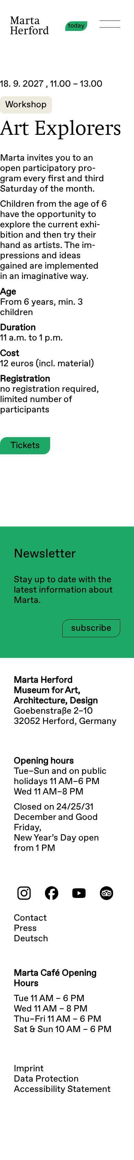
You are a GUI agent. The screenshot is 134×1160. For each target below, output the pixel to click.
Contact (30, 918)
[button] (26, 104)
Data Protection (46, 1079)
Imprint (29, 1068)
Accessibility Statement (62, 1089)
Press (25, 928)
